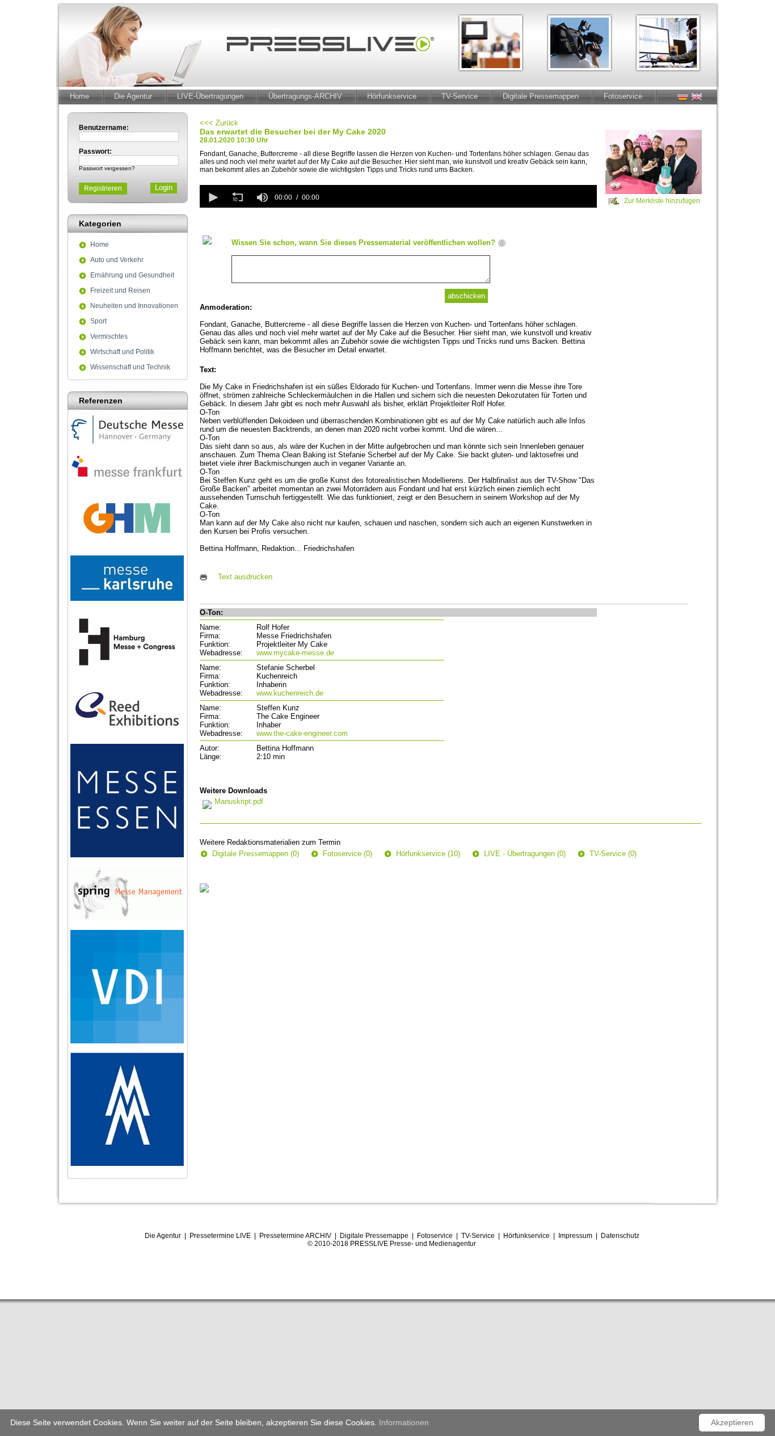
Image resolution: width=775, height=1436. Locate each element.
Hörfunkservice (391, 96)
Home (79, 96)
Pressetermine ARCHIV (295, 1236)
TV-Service (459, 96)
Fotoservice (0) (347, 853)
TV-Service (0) (613, 853)
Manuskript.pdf (238, 801)
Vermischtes (109, 337)
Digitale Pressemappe (374, 1236)
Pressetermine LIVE (220, 1236)
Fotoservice (623, 96)
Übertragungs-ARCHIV (305, 96)
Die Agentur (133, 96)
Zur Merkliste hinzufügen (662, 201)
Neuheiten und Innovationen (134, 306)
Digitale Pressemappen (541, 96)
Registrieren (103, 188)
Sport (98, 321)
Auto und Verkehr (117, 260)
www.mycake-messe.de (295, 652)
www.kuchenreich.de (289, 693)
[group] (262, 197)
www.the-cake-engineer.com (302, 733)
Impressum (575, 1236)
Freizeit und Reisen (120, 291)
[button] (212, 197)
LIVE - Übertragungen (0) (525, 853)
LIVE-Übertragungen (210, 96)
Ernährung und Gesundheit (132, 275)
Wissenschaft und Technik (130, 367)
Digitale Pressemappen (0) (255, 853)
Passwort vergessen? (107, 168)
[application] (398, 196)
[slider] (460, 197)
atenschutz (622, 1236)
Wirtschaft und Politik (122, 352)
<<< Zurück (219, 123)
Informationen (404, 1422)
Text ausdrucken (245, 576)
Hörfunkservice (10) (428, 853)
